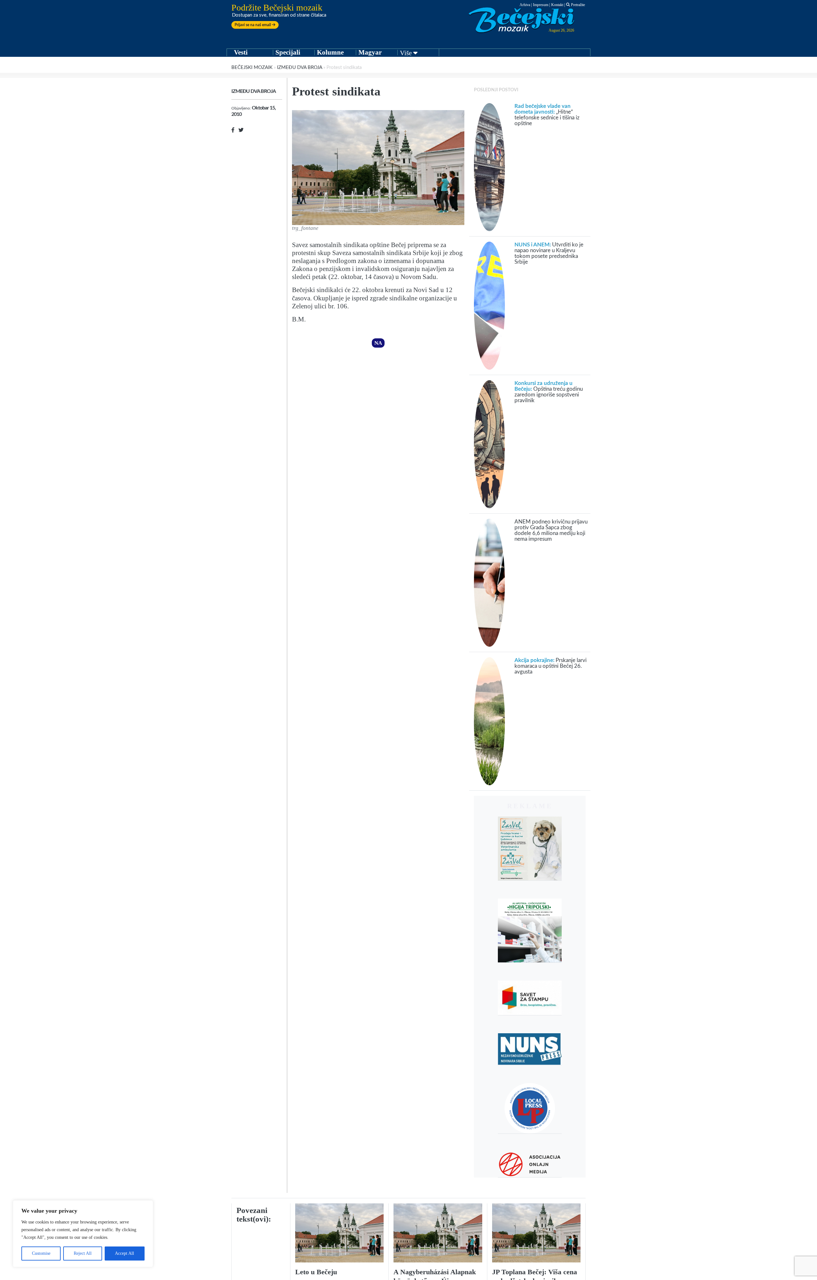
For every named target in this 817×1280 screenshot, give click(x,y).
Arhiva (525, 5)
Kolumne (330, 52)
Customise (41, 1253)
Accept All (124, 1253)
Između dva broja (299, 67)
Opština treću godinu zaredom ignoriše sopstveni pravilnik (548, 391)
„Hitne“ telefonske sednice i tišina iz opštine (547, 114)
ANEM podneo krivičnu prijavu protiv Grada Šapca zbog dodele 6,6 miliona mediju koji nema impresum (551, 530)
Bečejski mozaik (252, 67)
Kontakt (557, 5)
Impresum (540, 5)
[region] (83, 1233)
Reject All (83, 1253)
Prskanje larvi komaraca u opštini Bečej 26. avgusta (550, 666)
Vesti (241, 52)
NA (378, 343)
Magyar (370, 52)
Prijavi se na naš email (253, 25)
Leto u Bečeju (316, 1272)
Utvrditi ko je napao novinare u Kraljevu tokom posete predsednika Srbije (548, 253)
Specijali (287, 52)
